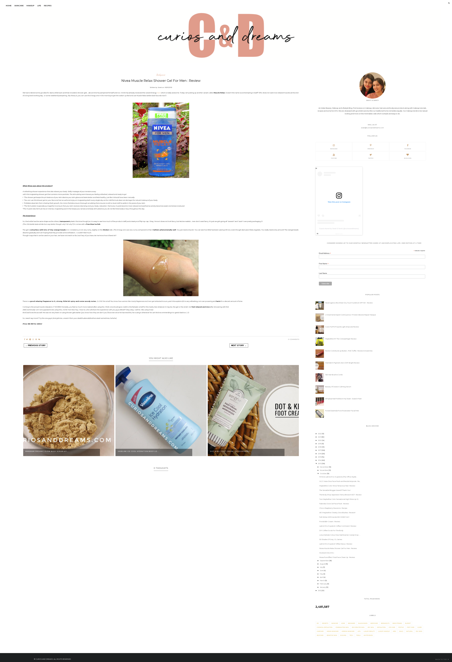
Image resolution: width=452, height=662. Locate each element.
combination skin (342, 627)
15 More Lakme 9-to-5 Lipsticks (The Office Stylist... (338, 477)
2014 (320, 460)
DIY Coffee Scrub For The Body (331, 530)
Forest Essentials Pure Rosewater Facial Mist (342, 411)
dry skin (371, 627)
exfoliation (381, 627)
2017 (319, 450)
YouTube (334, 158)
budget (408, 623)
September (324, 561)
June (322, 570)
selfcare (320, 635)
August (322, 564)
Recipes (48, 5)
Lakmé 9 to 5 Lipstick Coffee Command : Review (337, 526)
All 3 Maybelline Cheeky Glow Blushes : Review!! (337, 513)
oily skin (419, 631)
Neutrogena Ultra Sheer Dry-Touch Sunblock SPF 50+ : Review (349, 303)
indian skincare (333, 631)
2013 (320, 463)
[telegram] (30, 339)
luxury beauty (369, 631)
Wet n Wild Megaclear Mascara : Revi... (231, 451)
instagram (333, 149)
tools (358, 635)
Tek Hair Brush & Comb (334, 375)
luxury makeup (384, 631)
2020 (320, 440)
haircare (320, 631)
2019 (320, 444)
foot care (410, 627)
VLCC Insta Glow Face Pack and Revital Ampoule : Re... (340, 481)
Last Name (323, 273)
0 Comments (293, 339)
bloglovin (407, 158)
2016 (320, 454)
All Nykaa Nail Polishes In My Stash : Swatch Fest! (343, 399)
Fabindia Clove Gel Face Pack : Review (334, 504)
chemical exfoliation (324, 627)
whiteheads (368, 635)
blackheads (362, 623)
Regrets (325, 623)
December (324, 467)
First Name (324, 264)
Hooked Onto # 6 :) (326, 553)
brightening (397, 623)
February (323, 584)
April (322, 577)
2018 (320, 447)
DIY (318, 623)
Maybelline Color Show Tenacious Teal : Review (337, 486)
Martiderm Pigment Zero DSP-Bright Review (342, 363)
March (322, 580)
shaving (343, 635)
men (394, 631)
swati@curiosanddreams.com (372, 128)
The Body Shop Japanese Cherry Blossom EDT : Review (340, 495)
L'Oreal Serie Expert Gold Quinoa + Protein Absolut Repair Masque (350, 315)
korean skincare (348, 631)
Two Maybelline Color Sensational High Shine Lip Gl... (339, 499)
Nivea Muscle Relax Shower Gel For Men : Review (338, 548)
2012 (319, 590)
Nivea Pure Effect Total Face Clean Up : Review (337, 557)
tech (351, 635)
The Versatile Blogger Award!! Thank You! (334, 490)
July (321, 567)
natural (409, 631)
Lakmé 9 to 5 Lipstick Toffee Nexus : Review (335, 544)
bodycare (161, 75)
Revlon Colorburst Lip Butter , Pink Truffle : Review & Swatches (348, 351)
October (323, 473)
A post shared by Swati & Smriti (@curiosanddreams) (339, 228)
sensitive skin (332, 635)
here (159, 93)
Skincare (19, 5)
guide (420, 627)
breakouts (385, 623)
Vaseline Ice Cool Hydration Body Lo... (46, 451)
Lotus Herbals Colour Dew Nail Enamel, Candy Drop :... (339, 535)
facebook (407, 149)
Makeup (30, 5)
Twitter (370, 158)
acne (343, 623)
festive (401, 627)
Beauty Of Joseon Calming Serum (338, 387)
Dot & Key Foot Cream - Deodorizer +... (138, 451)
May (321, 574)
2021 (319, 437)
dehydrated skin (358, 627)
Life (39, 5)
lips (359, 631)
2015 (319, 457)
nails (401, 631)
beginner (351, 623)
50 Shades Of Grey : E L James (330, 539)
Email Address (325, 253)
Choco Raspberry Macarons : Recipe (333, 508)
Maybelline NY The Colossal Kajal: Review (340, 339)
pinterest (370, 149)
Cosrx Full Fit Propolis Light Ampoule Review (342, 327)
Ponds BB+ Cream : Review (329, 521)
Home (8, 5)
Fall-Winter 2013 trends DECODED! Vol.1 (334, 517)
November (324, 470)
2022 (320, 434)
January (323, 587)
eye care (392, 627)
